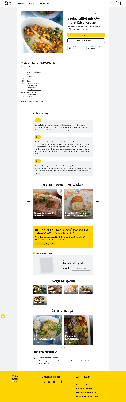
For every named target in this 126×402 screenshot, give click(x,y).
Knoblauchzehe (32, 85)
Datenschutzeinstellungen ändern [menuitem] (87, 396)
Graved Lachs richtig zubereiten (44, 214)
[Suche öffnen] (118, 3)
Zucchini (29, 81)
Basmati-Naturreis (33, 94)
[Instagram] (44, 382)
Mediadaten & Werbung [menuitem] (84, 389)
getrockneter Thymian (34, 90)
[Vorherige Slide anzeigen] (29, 203)
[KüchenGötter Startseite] (8, 3)
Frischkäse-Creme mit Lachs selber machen (76, 214)
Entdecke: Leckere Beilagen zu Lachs (32, 102)
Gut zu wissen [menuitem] (44, 3)
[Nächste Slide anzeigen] (97, 203)
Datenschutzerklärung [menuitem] (84, 385)
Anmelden (55, 357)
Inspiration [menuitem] (31, 3)
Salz (28, 74)
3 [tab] (64, 347)
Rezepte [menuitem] (21, 3)
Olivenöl (29, 79)
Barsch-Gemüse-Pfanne (45, 338)
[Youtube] (54, 382)
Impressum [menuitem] (80, 381)
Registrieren (43, 357)
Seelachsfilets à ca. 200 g (35, 72)
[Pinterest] (49, 382)
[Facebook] (59, 382)
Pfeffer (29, 76)
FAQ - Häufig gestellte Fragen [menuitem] (86, 392)
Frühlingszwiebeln (33, 83)
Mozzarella (30, 96)
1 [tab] (61, 347)
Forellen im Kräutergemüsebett (74, 337)
